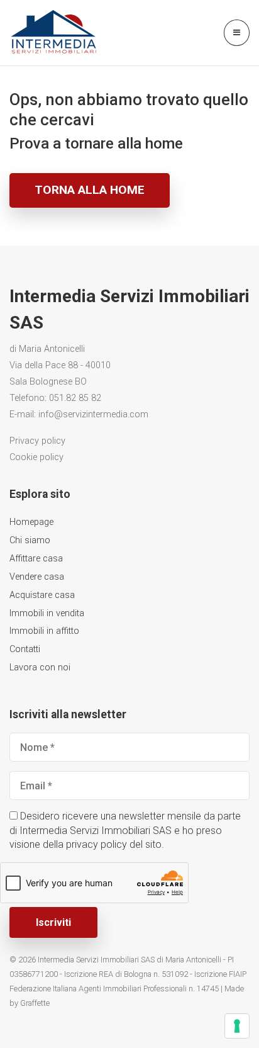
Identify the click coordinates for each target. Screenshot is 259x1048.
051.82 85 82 (75, 398)
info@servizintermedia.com (93, 414)
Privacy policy (37, 441)
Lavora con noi (39, 667)
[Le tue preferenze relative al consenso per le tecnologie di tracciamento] (237, 1026)
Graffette (35, 1003)
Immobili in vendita (46, 613)
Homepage (31, 522)
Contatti (24, 649)
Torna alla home (90, 190)
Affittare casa (36, 558)
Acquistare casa (42, 595)
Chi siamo (29, 540)
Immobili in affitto (44, 631)
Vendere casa (36, 577)
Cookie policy (36, 457)
